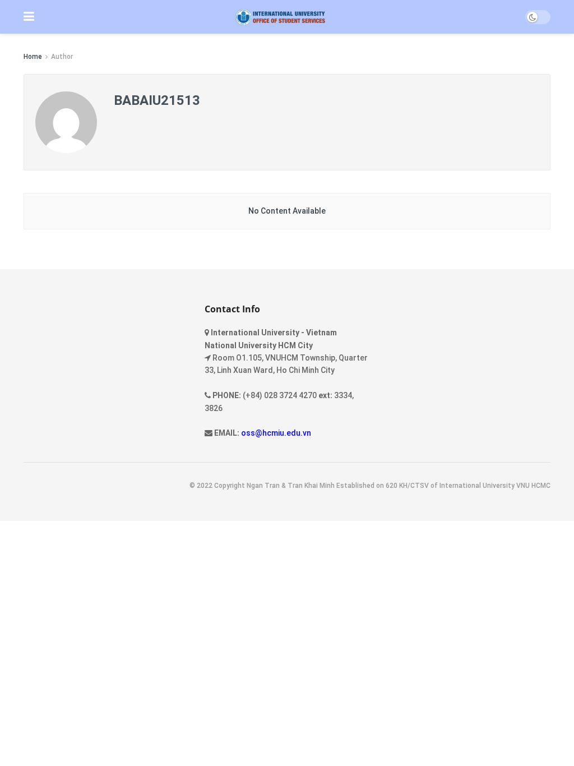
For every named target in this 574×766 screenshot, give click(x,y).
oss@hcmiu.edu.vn (276, 432)
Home (33, 57)
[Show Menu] (29, 17)
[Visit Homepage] (280, 17)
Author (62, 57)
